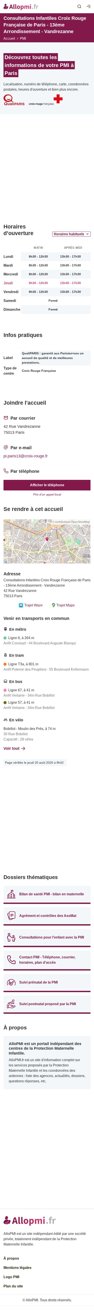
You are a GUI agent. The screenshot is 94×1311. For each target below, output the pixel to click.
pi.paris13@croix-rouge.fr (25, 456)
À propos (11, 1258)
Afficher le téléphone (47, 485)
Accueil (9, 38)
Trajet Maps (65, 605)
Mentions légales (17, 1268)
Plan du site (13, 1286)
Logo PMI (11, 1277)
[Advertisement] (47, 170)
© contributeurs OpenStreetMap (71, 522)
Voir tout (11, 748)
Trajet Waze (33, 605)
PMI (23, 38)
